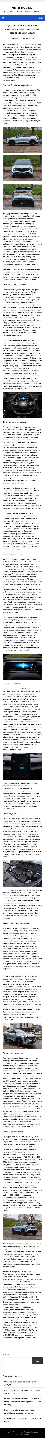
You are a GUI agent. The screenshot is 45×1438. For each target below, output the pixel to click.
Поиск (6, 1354)
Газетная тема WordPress (27, 1433)
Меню (40, 17)
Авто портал (22, 7)
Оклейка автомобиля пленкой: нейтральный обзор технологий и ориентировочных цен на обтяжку (22, 1401)
